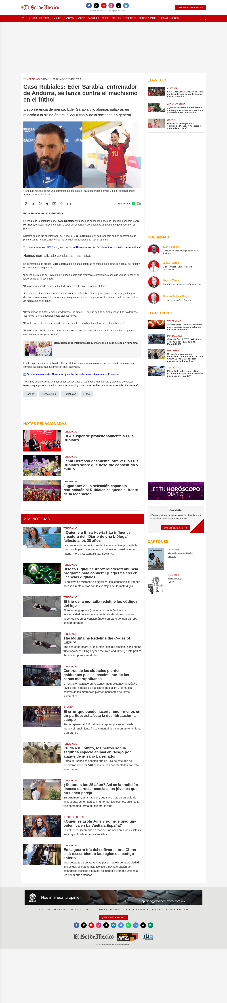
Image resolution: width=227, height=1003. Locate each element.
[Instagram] (111, 5)
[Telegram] (47, 203)
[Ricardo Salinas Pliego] (154, 298)
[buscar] (204, 18)
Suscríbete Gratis (176, 527)
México (33, 18)
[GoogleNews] (136, 925)
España (30, 394)
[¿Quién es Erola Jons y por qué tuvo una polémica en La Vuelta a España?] (42, 827)
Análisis (80, 18)
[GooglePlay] (150, 925)
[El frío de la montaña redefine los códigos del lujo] (42, 612)
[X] (96, 5)
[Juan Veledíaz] (154, 250)
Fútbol (86, 394)
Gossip (105, 18)
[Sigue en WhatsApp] (133, 203)
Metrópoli (45, 18)
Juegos (174, 18)
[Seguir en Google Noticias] (139, 203)
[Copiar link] (61, 203)
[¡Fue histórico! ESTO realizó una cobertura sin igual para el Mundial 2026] (156, 339)
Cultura (116, 18)
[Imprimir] (69, 203)
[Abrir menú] (23, 18)
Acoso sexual (49, 394)
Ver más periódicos (191, 7)
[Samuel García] (154, 266)
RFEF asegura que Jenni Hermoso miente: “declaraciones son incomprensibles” (93, 247)
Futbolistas (70, 394)
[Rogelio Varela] (154, 282)
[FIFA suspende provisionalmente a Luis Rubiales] (42, 440)
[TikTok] (118, 5)
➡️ (24, 374)
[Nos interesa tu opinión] (113, 897)
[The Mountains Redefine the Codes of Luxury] (42, 646)
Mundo (57, 18)
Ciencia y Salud (147, 18)
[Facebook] (89, 5)
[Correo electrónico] (54, 203)
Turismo (163, 18)
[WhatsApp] (40, 203)
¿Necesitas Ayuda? (114, 917)
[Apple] (143, 925)
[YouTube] (104, 5)
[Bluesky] (126, 5)
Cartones (93, 18)
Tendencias (129, 18)
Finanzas (69, 18)
